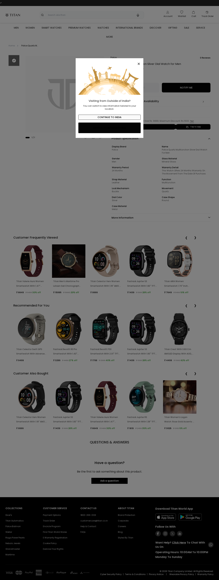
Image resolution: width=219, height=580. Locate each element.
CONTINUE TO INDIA (109, 117)
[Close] (109, 62)
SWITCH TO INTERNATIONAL (109, 128)
